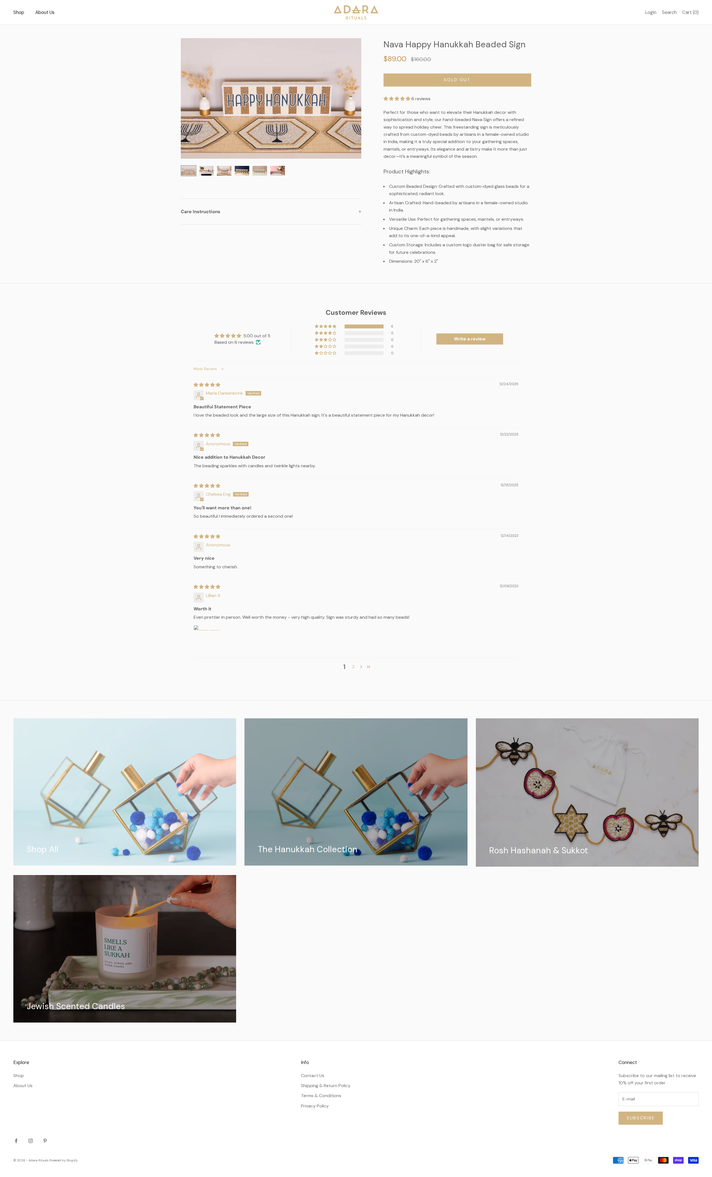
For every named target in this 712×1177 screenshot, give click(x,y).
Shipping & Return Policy (325, 1085)
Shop (18, 12)
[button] (397, 99)
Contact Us (312, 1075)
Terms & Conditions (321, 1096)
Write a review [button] (470, 339)
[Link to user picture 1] (207, 638)
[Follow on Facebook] (16, 1141)
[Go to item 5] (260, 170)
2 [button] (353, 667)
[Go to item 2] (206, 170)
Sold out (457, 80)
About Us (45, 12)
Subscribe (641, 1118)
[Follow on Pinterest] (45, 1141)
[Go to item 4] (242, 170)
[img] (207, 385)
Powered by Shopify (64, 1160)
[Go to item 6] (277, 170)
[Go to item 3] (224, 170)
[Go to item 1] (188, 170)
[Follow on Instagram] (30, 1141)
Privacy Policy (315, 1106)
